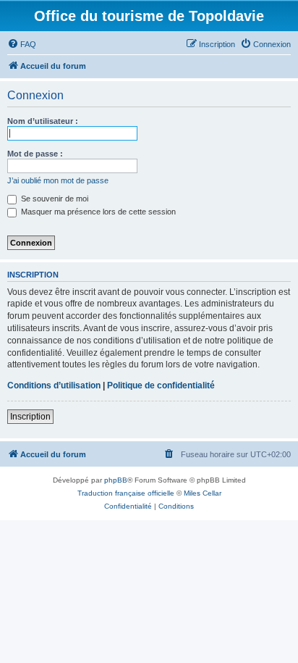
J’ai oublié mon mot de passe (57, 180)
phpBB (115, 480)
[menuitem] (21, 44)
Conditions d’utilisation (54, 385)
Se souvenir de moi (53, 198)
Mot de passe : (35, 153)
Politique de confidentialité (161, 385)
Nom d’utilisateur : (42, 121)
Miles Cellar (202, 493)
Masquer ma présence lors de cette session (97, 211)
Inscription (30, 417)
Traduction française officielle (125, 493)
